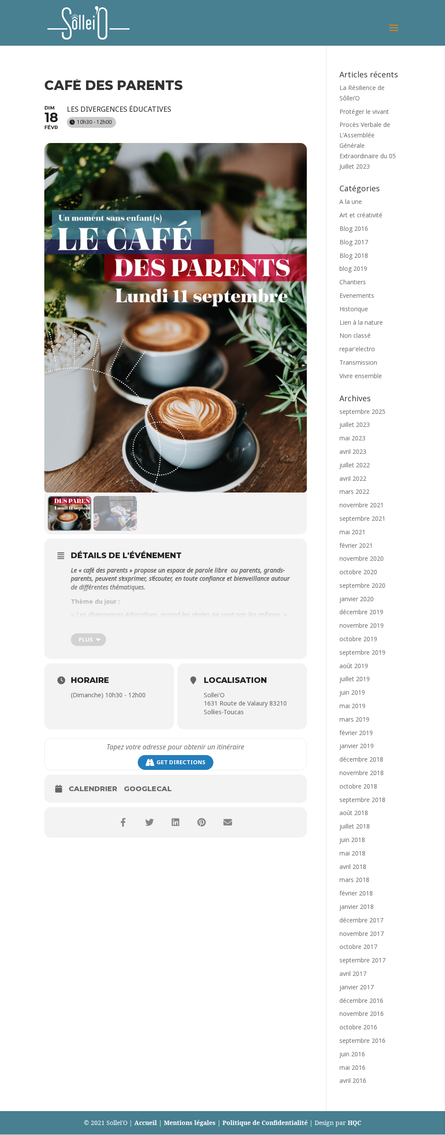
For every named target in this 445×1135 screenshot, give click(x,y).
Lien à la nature (361, 322)
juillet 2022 (354, 465)
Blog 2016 (353, 228)
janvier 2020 (356, 599)
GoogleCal (148, 789)
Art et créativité (360, 215)
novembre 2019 (361, 625)
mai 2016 (352, 1067)
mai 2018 (352, 853)
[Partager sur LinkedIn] (175, 822)
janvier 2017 (356, 987)
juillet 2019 (354, 679)
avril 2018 (352, 866)
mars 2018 (354, 879)
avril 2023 (352, 451)
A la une (350, 201)
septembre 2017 (362, 960)
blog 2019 (353, 268)
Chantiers (352, 282)
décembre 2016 (361, 1000)
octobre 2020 (358, 572)
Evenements (356, 295)
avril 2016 (352, 1080)
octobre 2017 (358, 946)
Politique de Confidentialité (265, 1122)
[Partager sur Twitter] (149, 822)
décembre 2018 (361, 759)
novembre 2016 (361, 1013)
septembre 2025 (362, 411)
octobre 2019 (358, 639)
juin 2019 (352, 692)
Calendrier (93, 789)
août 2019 (353, 666)
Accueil (145, 1122)
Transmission (358, 362)
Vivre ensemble (360, 376)
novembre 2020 (361, 558)
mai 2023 (352, 438)
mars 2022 (354, 491)
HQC (354, 1122)
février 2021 (356, 545)
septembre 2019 (362, 652)
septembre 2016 (362, 1040)
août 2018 (353, 813)
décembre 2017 (361, 920)
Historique (353, 309)
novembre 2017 (361, 933)
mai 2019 (352, 706)
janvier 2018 (356, 906)
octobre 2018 (358, 786)
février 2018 (356, 893)
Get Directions (181, 762)
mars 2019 (354, 719)
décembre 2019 (361, 612)
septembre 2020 (362, 585)
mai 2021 (352, 532)
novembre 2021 (361, 505)
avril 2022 (352, 478)
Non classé (355, 335)
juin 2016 (352, 1054)
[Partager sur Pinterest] (202, 822)
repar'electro (357, 349)
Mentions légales (190, 1122)
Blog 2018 (353, 255)
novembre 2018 (361, 773)
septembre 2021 (362, 518)
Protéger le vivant (364, 111)
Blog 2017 (353, 242)
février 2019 (356, 733)
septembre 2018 (362, 799)
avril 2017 (352, 973)
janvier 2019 (356, 746)
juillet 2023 (354, 424)
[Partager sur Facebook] (123, 822)
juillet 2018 (354, 826)
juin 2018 (352, 839)
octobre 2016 (358, 1027)
